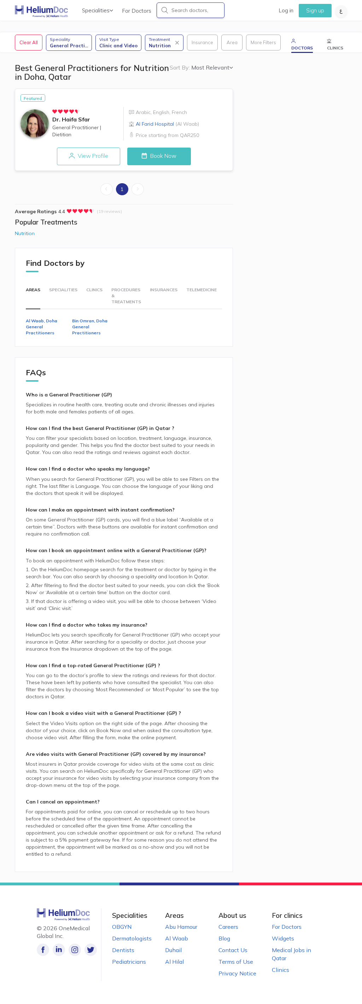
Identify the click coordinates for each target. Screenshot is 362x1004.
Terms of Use (235, 961)
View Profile (92, 155)
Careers (228, 926)
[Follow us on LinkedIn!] (59, 950)
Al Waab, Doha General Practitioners (41, 326)
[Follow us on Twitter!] (90, 950)
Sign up (315, 10)
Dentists (123, 950)
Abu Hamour (181, 926)
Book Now (162, 155)
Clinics (280, 969)
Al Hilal (174, 961)
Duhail (173, 950)
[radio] (54, 111)
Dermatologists (132, 938)
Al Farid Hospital (167, 124)
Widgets (283, 938)
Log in (286, 10)
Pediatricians (129, 961)
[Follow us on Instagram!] (75, 950)
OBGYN (122, 926)
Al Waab (176, 938)
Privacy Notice (237, 973)
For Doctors (136, 10)
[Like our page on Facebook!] (43, 950)
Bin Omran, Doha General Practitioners (89, 326)
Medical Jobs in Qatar (291, 954)
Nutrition (25, 233)
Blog (224, 938)
